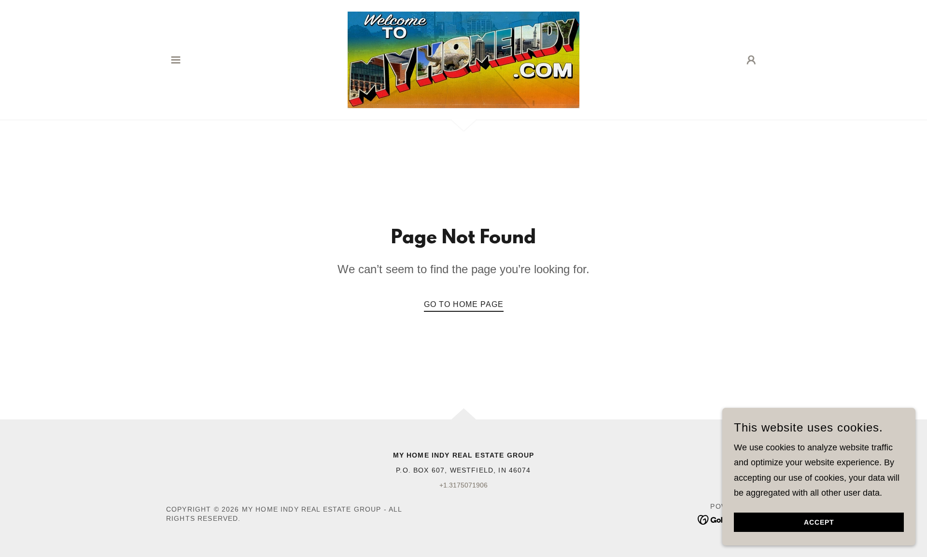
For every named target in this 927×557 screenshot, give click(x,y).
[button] (175, 60)
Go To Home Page (464, 304)
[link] (463, 59)
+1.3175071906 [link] (463, 485)
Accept (819, 522)
